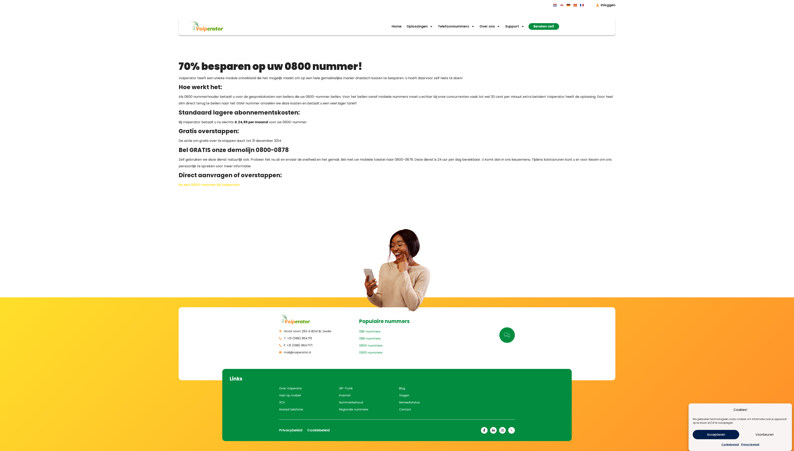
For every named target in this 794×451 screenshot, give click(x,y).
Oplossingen (417, 26)
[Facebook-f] (484, 430)
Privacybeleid (750, 444)
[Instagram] (502, 430)
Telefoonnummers (453, 26)
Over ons (487, 26)
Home (397, 26)
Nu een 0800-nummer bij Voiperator (209, 184)
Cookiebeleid (730, 444)
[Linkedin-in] (493, 430)
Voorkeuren (765, 434)
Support (512, 26)
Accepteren (716, 434)
